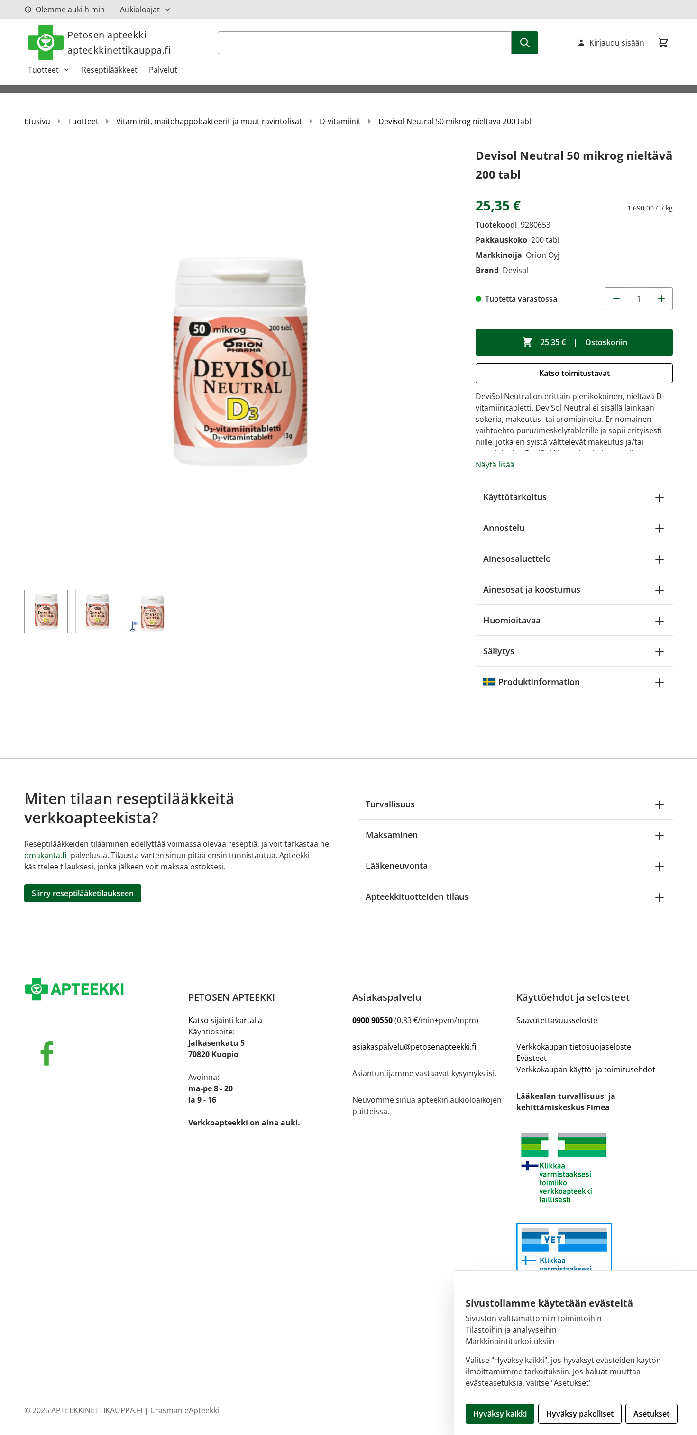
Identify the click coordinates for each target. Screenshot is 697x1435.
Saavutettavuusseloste (556, 1020)
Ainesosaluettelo (517, 558)
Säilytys (498, 651)
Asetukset (651, 1413)
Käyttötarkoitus (515, 497)
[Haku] (525, 42)
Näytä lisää (495, 464)
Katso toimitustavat (574, 373)
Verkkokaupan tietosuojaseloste (573, 1047)
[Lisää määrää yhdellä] (661, 298)
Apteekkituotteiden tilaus (417, 896)
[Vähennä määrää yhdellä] (616, 298)
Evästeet (531, 1058)
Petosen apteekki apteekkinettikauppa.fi (119, 42)
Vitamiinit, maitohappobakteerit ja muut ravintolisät (209, 121)
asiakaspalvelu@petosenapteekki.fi (414, 1047)
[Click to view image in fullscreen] (240, 362)
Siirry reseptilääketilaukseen (83, 893)
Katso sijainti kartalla (225, 1020)
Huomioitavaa (512, 620)
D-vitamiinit (340, 121)
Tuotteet (43, 69)
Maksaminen (392, 835)
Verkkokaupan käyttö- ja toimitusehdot (585, 1069)
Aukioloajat (140, 9)
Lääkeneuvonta (397, 865)
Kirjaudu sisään (616, 42)
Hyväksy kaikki (500, 1413)
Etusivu (37, 121)
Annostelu (503, 527)
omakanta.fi (45, 855)
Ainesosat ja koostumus (531, 589)
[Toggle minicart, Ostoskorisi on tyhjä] (663, 42)
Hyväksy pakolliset (580, 1413)
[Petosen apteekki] (102, 990)
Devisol (516, 270)
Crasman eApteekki (184, 1410)
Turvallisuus (390, 804)
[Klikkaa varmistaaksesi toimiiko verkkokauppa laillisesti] (594, 1167)
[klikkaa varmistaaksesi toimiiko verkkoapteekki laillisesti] (594, 1262)
